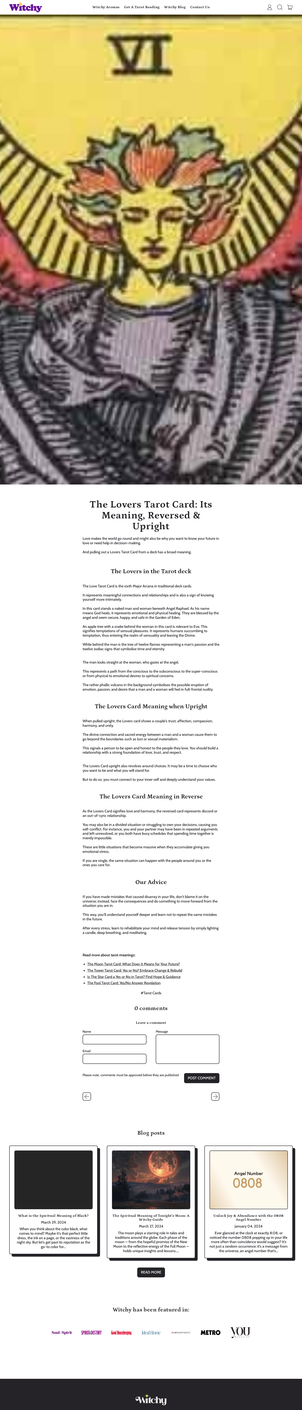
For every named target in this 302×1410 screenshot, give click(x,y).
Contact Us (200, 7)
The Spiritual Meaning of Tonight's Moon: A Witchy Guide (151, 1218)
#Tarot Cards (151, 993)
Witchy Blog (175, 7)
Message (162, 1031)
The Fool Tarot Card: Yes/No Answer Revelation (124, 983)
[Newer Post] (215, 1096)
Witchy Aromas (106, 7)
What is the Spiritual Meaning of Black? (53, 1216)
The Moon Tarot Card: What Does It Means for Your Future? (133, 964)
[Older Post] (87, 1096)
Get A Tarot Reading (142, 7)
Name (87, 1031)
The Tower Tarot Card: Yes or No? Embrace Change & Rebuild (134, 970)
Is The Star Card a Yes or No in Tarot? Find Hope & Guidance (134, 977)
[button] (280, 7)
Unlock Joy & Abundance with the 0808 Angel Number (248, 1218)
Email (87, 1051)
